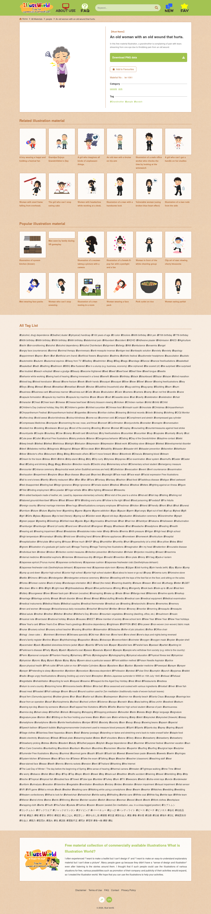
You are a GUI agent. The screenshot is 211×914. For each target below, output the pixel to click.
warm (137, 789)
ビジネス (162, 810)
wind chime (37, 799)
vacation (48, 784)
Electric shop (99, 464)
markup (180, 593)
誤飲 (63, 820)
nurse (24, 629)
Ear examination (136, 459)
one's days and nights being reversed (157, 634)
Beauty (76, 371)
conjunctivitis (132, 422)
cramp (68, 433)
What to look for (55, 794)
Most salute (27, 614)
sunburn (76, 748)
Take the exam (90, 758)
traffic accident (137, 774)
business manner (59, 391)
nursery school (37, 629)
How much (79, 541)
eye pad (86, 474)
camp (149, 391)
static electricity (29, 737)
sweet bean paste (137, 753)
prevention (58, 670)
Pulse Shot (143, 670)
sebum (179, 701)
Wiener (25, 799)
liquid (90, 588)
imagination (132, 546)
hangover (98, 526)
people (113, 89)
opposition (85, 639)
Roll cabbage (53, 691)
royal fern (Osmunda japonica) (36, 696)
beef (113, 371)
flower (71, 500)
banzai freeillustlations (163, 360)
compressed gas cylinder (168, 417)
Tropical (35, 779)
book (82, 381)
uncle (170, 779)
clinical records (137, 412)
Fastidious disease (149, 479)
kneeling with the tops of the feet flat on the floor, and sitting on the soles (148, 577)
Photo (88, 655)
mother (39, 614)
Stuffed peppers (87, 743)
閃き (83, 820)
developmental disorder (179, 443)
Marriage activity (41, 598)
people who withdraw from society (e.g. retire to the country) (155, 650)
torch (87, 774)
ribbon (88, 686)
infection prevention (97, 552)
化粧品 (180, 810)
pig (44, 660)
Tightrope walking (151, 768)
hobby (59, 536)
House (67, 541)
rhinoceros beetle (74, 686)
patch (63, 650)
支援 (112, 815)
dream (165, 453)
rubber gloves (62, 696)
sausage (171, 696)
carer (101, 397)
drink (61, 459)
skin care (106, 717)
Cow (60, 433)
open (56, 639)
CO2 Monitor (183, 412)
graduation (126, 515)
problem (71, 670)
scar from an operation (32, 701)
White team (181, 794)
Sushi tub (111, 753)
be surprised (169, 366)
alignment (110, 345)
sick (120, 89)
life (42, 588)
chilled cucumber (96, 407)
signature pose (28, 717)
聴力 (33, 820)
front (163, 505)
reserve (86, 681)
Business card (40, 391)
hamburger (26, 526)
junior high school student (99, 572)
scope (114, 701)
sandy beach (141, 696)
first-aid (144, 495)
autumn (39, 360)
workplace (174, 799)
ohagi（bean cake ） (32, 634)
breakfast (59, 386)
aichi (23, 345)
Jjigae (130, 567)
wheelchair (71, 794)
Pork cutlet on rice (67, 665)
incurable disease (178, 546)
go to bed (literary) (63, 515)
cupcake (159, 433)
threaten (135, 768)
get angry (141, 510)
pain (82, 644)
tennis (60, 763)
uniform (25, 784)
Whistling (113, 794)
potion (130, 665)
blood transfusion (43, 381)
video (119, 784)
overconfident (121, 639)
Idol (181, 541)
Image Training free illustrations (107, 546)
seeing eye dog (29, 706)
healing (165, 526)
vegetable (73, 784)
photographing (118, 655)
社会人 (24, 820)
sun (188, 743)
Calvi (119, 391)
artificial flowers (88, 355)
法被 (157, 815)
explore (53, 474)
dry (89, 459)
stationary (45, 737)
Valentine (61, 784)
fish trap (154, 495)
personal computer (39, 655)
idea (174, 541)
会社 (172, 810)
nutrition (88, 629)
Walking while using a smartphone (107, 789)
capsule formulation (31, 397)
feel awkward (178, 479)
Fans (91, 479)
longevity (135, 588)
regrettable (26, 681)
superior (133, 748)
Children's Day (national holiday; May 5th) (42, 407)
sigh (150, 712)
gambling (69, 510)
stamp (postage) (91, 732)
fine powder (58, 490)
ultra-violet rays (156, 779)
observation (101, 629)
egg (52, 464)
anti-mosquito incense (104, 350)
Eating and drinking (37, 464)
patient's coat (76, 650)
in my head (146, 546)
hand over (72, 526)
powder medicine (144, 665)
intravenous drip (84, 557)
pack (38, 644)
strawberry (150, 737)
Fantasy (101, 479)
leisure (137, 583)
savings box (184, 696)
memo (152, 603)
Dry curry (98, 459)
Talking (104, 758)
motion (95, 614)
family (45, 479)
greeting (42, 521)
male (119, 593)
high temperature (30, 536)
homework (143, 536)
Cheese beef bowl (77, 402)
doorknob (126, 453)
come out (92, 417)
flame (55, 500)
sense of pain (155, 706)
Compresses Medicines (33, 422)
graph (179, 515)
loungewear (36, 593)
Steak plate (67, 737)
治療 (149, 815)
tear (170, 758)
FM (78, 500)
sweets (152, 753)
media (120, 598)
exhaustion (27, 474)
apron (40, 355)
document (51, 453)
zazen (92, 805)
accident (121, 340)
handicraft (85, 526)
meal (80, 598)
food (127, 500)
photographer (101, 655)
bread (40, 386)
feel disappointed (30, 484)
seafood (169, 701)
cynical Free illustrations (56, 438)
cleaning (122, 412)
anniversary (84, 350)
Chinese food (115, 407)
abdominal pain (93, 340)
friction (135, 505)
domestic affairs (80, 453)
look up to (160, 588)
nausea (82, 619)
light (49, 588)
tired (178, 768)
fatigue (165, 479)
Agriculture (185, 340)
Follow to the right (113, 500)
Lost (170, 588)
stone (122, 737)
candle (172, 391)
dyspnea (121, 459)
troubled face (62, 779)
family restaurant (59, 479)
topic (79, 774)
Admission (163, 340)
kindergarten (57, 577)
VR (23, 789)
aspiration (104, 355)
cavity (141, 397)
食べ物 (98, 820)
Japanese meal (83, 567)
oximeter (134, 639)
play (67, 660)
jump (187, 567)
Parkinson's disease (31, 650)
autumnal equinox (55, 360)
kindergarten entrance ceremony (82, 577)
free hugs (72, 505)
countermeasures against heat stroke (166, 428)
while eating (100, 794)
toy (102, 774)
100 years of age (101, 335)
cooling (97, 428)
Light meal (59, 588)
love (47, 593)
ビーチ (151, 810)
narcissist (42, 619)
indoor (42, 552)
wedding (169, 789)
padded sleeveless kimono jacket (60, 644)
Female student (101, 484)
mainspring (97, 593)
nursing (77, 629)
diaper (77, 448)
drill (55, 459)
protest (131, 670)
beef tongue (150, 371)
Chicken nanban (135, 402)
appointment (27, 355)
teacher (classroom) (138, 758)
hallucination (182, 521)
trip (180, 774)
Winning (65, 799)
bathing (46, 366)
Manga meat (139, 593)
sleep (183, 717)
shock (65, 712)
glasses (47, 515)
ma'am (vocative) (80, 593)
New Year (149, 619)
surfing (143, 748)
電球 (90, 820)
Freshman (124, 505)
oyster (172, 639)
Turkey (108, 779)
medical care (133, 598)
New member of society (110, 619)
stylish (101, 743)
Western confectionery (32, 794)
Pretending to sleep (41, 670)
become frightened (91, 371)
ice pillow (164, 541)
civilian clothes (107, 412)
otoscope (106, 639)
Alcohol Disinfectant (92, 345)
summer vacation (175, 743)
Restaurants (150, 681)
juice (179, 567)
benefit (105, 376)
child (149, 402)
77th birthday (181, 335)
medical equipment (152, 598)
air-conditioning (37, 345)
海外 (164, 815)
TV (123, 779)
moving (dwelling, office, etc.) (140, 614)
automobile (27, 360)
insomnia (171, 552)
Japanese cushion (94, 562)
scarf (49, 701)
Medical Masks (52, 603)
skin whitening (121, 717)
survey (55, 753)
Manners (152, 593)
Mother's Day (82, 614)
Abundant (109, 340)
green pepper (28, 521)
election (68, 464)
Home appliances (112, 536)
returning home (54, 686)
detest (161, 443)
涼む (172, 815)
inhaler (129, 552)
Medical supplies (71, 603)
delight (70, 443)
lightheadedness (75, 588)
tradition (123, 774)
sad (80, 696)
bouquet (106, 381)
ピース (141, 810)
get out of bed (156, 510)
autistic (185, 355)
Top (65, 774)
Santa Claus (157, 696)
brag (31, 386)
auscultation (173, 355)
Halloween (167, 521)
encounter (26, 469)
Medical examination (175, 598)
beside (115, 376)
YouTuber (61, 805)
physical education (137, 655)
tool (53, 774)
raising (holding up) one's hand (75, 675)
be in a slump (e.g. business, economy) (107, 366)
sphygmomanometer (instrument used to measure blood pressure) (92, 727)
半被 (23, 815)
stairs (70, 732)
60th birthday (139, 335)
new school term (132, 619)
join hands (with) (159, 567)
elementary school (118, 464)
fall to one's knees (30, 479)
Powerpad (161, 665)
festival (115, 484)
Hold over (70, 536)
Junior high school (73, 572)
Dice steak (88, 448)
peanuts (99, 650)
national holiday (58, 619)
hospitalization (28, 541)
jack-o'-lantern (164, 557)
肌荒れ (42, 820)
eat (23, 464)
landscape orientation (75, 583)
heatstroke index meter (90, 531)
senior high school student (132, 706)
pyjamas (176, 670)
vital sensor (183, 784)
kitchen (105, 577)
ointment (50, 634)
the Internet (129, 763)
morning (153, 608)
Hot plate (43, 541)
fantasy (111, 479)
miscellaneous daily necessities (69, 608)
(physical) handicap (80, 335)
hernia (124, 531)
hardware (120, 526)
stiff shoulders (110, 737)
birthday (126, 376)
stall (78, 732)
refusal (166, 675)
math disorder (68, 598)
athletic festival (129, 355)
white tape (167, 794)
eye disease (73, 474)
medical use (113, 603)
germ (131, 510)
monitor (142, 608)
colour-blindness (76, 417)
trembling (171, 774)
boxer (149, 381)
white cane (126, 794)
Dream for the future (31, 459)
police (170, 660)
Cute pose (26, 438)
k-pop (148, 572)
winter (76, 799)
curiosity (171, 433)
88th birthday (44, 340)
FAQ (106, 890)
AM (129, 345)
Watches (157, 789)
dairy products (78, 438)
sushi (92, 753)
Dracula (138, 453)
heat (60, 531)
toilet (45, 774)
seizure (65, 706)
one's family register (31, 639)
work (139, 799)
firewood (108, 490)
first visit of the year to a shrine (122, 495)
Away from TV (74, 360)
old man (106, 634)
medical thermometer (93, 603)
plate (59, 660)
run (73, 696)
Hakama (154, 521)
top (59, 774)
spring (171, 727)
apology (178, 350)
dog (61, 453)
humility (119, 541)
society (104, 722)
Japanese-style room (105, 567)
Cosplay (126, 428)
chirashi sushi (131, 407)
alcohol (51, 345)
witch (102, 799)
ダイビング (84, 810)
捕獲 (104, 815)
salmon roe (126, 696)
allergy (121, 345)
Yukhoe (82, 805)
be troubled (27, 371)
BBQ (67, 366)
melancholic (139, 603)
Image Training (81, 546)
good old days (111, 515)
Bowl (141, 381)
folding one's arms (92, 500)
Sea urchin (156, 701)
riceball (164, 686)
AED (174, 340)
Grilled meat (68, 521)
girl (23, 515)
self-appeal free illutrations (84, 706)
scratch (139, 101)
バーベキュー (99, 810)
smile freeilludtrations (70, 722)
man (127, 593)
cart (109, 397)
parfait (164, 644)
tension (87, 763)
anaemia (152, 345)
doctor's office (36, 453)
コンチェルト (28, 810)
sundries (98, 748)
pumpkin (156, 670)
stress (46, 743)
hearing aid (27, 531)
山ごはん (68, 815)
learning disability (123, 583)
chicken (120, 402)
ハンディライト (127, 810)
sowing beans (151, 722)
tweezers (132, 779)
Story (131, 737)
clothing (170, 412)
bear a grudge (62, 371)
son (123, 722)
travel (160, 774)
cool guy (64, 428)
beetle (162, 371)
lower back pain (61, 593)
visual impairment (166, 784)
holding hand (85, 536)
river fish (182, 686)
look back (148, 588)
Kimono (34, 577)
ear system (153, 459)
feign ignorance (64, 484)
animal (53, 350)
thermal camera (120, 768)
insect (160, 552)
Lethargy (168, 583)
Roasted (39, 691)
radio (24, 675)
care (94, 397)
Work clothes (159, 799)
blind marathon (181, 376)
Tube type (87, 779)
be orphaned (136, 366)
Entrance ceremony (44, 469)
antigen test (124, 350)
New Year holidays (179, 619)
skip (133, 717)
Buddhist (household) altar (110, 386)
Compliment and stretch (141, 417)
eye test (97, 474)
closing (159, 412)
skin (97, 717)
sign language (162, 712)
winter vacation (89, 799)
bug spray (148, 386)
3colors (126, 335)
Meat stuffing (108, 598)
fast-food (132, 479)
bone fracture (70, 381)
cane (181, 391)
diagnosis (54, 448)
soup (130, 722)
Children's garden (76, 407)
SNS (95, 722)
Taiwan (76, 758)
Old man (95, 634)
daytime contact (167, 438)
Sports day (151, 727)
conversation (171, 422)
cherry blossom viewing (101, 402)
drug (82, 459)
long (126, 588)
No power (145, 624)
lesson (147, 583)
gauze (122, 510)
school (75, 701)
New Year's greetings (71, 624)
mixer (123, 608)
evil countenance (158, 469)
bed (106, 371)
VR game (32, 789)
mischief (93, 608)
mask (55, 598)
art (53, 355)
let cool (157, 583)
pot (122, 665)
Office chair (161, 629)
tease (44, 763)
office (150, 629)
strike (55, 743)
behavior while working (33, 376)
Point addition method (125, 660)
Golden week (94, 515)
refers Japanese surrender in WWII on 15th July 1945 (133, 675)
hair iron (131, 521)
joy (172, 567)
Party (47, 650)
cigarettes (81, 412)
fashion (122, 479)
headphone (152, 526)
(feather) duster (60, 335)
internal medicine (30, 557)
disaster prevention (150, 448)
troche (24, 779)
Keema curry (160, 572)
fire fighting (95, 490)
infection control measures (71, 552)
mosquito (165, 608)
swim (171, 753)
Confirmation (116, 422)
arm (48, 355)
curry (180, 433)
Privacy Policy (128, 890)
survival (65, 753)
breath (82, 386)
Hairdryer (143, 521)
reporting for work (60, 681)
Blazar (158, 376)
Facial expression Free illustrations (160, 474)
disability (107, 448)
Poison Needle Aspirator (151, 660)
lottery (24, 593)
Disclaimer (80, 890)
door (116, 453)
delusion (81, 443)
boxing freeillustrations (166, 381)
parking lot (176, 644)
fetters (145, 484)
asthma (115, 355)
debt (180, 438)
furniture (25, 510)
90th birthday (60, 340)
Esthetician (118, 469)
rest (132, 681)
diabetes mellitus (37, 448)
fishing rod (176, 495)
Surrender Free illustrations (35, 753)
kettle (24, 577)
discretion (168, 448)
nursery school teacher (59, 629)
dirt (98, 448)
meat (96, 598)
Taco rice (65, 758)
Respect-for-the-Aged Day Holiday (110, 681)
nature (72, 619)
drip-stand (72, 459)
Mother (59, 614)
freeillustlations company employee (98, 505)
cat (133, 397)
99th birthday (76, 340)
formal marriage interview (52, 505)
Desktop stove (137, 443)
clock (150, 412)
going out (80, 515)
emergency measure (170, 464)
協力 (31, 815)
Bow (126, 381)
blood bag (26, 381)
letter (178, 583)
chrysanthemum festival (62, 412)
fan (72, 479)
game (80, 510)
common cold (107, 417)
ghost (177, 510)
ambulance (139, 345)
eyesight (108, 474)
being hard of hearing (58, 376)
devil (23, 448)
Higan (150, 531)
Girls (29, 515)
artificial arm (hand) (67, 355)
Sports (140, 727)
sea (131, 701)
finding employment (39, 490)
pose (103, 665)
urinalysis (37, 784)
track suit (111, 774)
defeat (39, 443)
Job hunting (142, 567)
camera (129, 391)
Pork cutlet (50, 665)
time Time (168, 768)
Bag (118, 360)
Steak (55, 737)
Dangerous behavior (107, 438)
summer (140, 743)
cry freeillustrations (110, 433)
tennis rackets (73, 763)
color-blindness (57, 417)
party (55, 650)
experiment (41, 474)
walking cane (80, 789)
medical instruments (31, 603)
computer (53, 422)
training (151, 774)
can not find (160, 391)
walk (59, 789)
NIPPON (126, 624)
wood (131, 799)
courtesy (50, 433)
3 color (116, 335)
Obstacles (115, 629)
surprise (180, 748)
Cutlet (38, 438)
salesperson (112, 696)
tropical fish (47, 779)
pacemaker (27, 644)
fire (85, 490)
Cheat (37, 402)
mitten (114, 608)
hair (122, 521)
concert (103, 422)
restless (163, 681)
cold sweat (41, 417)
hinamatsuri (47, 536)
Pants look (102, 644)
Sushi (100, 753)
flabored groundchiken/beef (35, 500)
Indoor (51, 552)
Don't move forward (101, 453)
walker (67, 789)
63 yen (152, 335)
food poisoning (140, 500)
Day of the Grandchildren (143, 438)
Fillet (23, 490)
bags (125, 360)
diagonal (66, 448)
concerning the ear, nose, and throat (79, 422)
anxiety (157, 350)
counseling (139, 428)
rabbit (187, 670)
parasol (154, 644)
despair (151, 443)
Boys (24, 386)
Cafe (89, 391)
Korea (24, 583)
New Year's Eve (49, 624)
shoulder (124, 712)
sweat (122, 753)
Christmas (159, 407)
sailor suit (89, 696)
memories (163, 603)
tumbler (98, 779)
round (74, 691)
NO (135, 624)
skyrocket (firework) (168, 717)
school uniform (89, 701)
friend (144, 505)
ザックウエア (45, 810)
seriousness (171, 706)
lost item (180, 588)
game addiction (102, 510)
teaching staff (158, 758)
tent (95, 763)
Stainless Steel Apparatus (51, 732)
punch (166, 670)
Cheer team (49, 402)
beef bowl (123, 371)
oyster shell (183, 639)
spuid (180, 727)
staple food (177, 732)
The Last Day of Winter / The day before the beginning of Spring (53, 768)
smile (54, 722)
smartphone (27, 722)
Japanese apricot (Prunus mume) (38, 562)
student (64, 743)
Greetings (54, 521)
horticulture (157, 536)
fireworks (120, 490)
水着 (142, 815)
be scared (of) (153, 366)
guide (80, 521)
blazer (168, 376)
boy (183, 381)
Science (103, 701)
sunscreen (111, 748)
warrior (146, 789)
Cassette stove (121, 397)
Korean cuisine (38, 583)
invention (120, 557)
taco (55, 758)
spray (162, 727)
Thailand (104, 763)
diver (23, 453)
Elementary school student (143, 464)
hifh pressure (137, 531)
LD (90, 583)
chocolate (146, 407)
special (174, 722)
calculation (108, 391)
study (73, 743)
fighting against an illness (164, 484)
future (35, 510)
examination (175, 469)
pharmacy (77, 655)
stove (139, 737)
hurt (127, 541)
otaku (96, 639)
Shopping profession (106, 712)
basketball (183, 360)
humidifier (107, 541)
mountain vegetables (112, 614)
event (143, 469)
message (46, 608)
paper (114, 644)
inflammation (116, 552)
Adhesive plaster (146, 340)
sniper (87, 722)
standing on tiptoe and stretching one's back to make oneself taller (135, 732)
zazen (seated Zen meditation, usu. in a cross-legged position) (129, 805)
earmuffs (166, 459)
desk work (122, 443)
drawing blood (152, 453)
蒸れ (50, 820)
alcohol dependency (68, 345)
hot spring (56, 541)
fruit (170, 505)
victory (110, 784)
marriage (25, 598)
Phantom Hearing (60, 655)
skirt (140, 717)
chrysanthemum (175, 407)
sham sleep (42, 712)
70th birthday (165, 335)
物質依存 (181, 815)
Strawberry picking (30, 743)
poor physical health (31, 665)
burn (169, 386)
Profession (119, 670)
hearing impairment (45, 531)
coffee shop (27, 417)
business (26, 391)
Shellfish (55, 712)
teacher (121, 758)
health (175, 526)
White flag (154, 794)
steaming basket (84, 737)
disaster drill (132, 448)
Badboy (88, 360)
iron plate (132, 557)
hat (129, 526)
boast (57, 381)
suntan (122, 748)
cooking (40, 428)
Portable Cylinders (89, 665)
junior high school (52, 572)
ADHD (132, 340)
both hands (93, 381)
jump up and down (30, 572)
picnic (37, 660)
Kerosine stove (177, 572)
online (47, 639)
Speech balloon (29, 727)
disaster (119, 448)
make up (110, 593)
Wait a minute (47, 789)
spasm (164, 722)
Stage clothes (28, 732)
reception (98, 675)
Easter (177, 459)
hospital (169, 536)
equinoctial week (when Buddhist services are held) (83, 469)
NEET (92, 619)
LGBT (187, 583)
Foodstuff (155, 500)
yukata (71, 805)
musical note (27, 619)
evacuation (132, 469)
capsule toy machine (54, 397)
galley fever (56, 510)
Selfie (104, 706)
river (172, 686)
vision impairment (145, 784)
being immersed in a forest (85, 376)
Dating (124, 438)
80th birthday (28, 340)
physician (178, 655)
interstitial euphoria (51, 557)
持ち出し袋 (93, 815)
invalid (109, 557)
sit (49, 717)
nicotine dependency (95, 624)
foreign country (28, 505)
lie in (35, 588)
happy (109, 526)
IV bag (151, 557)
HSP (89, 541)
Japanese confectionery (70, 562)
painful (90, 644)
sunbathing (51, 748)
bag (111, 360)
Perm (24, 655)
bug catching (133, 386)
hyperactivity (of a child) (144, 541)
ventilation (86, 784)
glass (37, 515)
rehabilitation (41, 681)
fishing (164, 495)
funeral (185, 505)
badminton (100, 360)
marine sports (167, 593)
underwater (181, 779)
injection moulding (145, 552)
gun (88, 521)
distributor (181, 448)
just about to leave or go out (129, 572)
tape (113, 758)
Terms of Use (95, 890)
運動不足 (73, 820)
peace (89, 650)
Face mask (120, 474)
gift (184, 510)
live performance (103, 588)
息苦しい (80, 815)
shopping (76, 712)
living (118, 588)
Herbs (115, 531)
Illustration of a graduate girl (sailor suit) (51, 546)
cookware (52, 428)
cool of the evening (80, 428)
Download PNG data (124, 57)
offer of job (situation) (134, 629)
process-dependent (101, 670)
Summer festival (155, 743)
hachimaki (112, 521)
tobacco (36, 774)
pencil (109, 650)
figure (183, 484)
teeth (52, 763)
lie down (25, 588)
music (175, 614)
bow (133, 381)
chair (177, 397)
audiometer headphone (152, 355)
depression (94, 443)
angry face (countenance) (34, 350)
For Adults (168, 500)
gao (114, 510)
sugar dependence (117, 743)
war (130, 789)
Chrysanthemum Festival (34, 412)
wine (48, 799)
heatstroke (71, 531)
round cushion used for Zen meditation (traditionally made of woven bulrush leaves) (122, 691)
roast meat (26, 691)
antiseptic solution (141, 350)
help (107, 531)
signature (177, 712)
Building (160, 386)
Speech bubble (48, 727)
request (75, 681)
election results (82, 464)
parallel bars (126, 644)
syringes (181, 753)
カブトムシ (169, 805)
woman (112, 799)
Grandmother (118, 101)
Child (165, 402)
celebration (152, 397)
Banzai (146, 360)
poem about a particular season (95, 660)
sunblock (64, 748)
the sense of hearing (99, 768)
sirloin (42, 717)
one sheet (131, 634)
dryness (110, 459)
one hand (118, 634)
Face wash (134, 474)
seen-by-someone (49, 706)
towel (95, 774)
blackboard (146, 376)
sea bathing (142, 701)
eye (62, 474)
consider (146, 422)
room (65, 691)
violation (129, 784)
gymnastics (98, 521)
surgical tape (166, 748)
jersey (121, 567)
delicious (59, 443)
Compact (121, 417)
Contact (115, 890)
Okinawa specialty (78, 634)
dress (47, 459)
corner (107, 428)
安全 (43, 815)
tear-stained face (29, 763)
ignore (24, 546)
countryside (27, 433)
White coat (140, 794)
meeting (126, 603)
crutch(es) (93, 433)
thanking (116, 763)
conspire (158, 422)
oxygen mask (159, 639)
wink (56, 799)
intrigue (99, 557)
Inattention (160, 546)
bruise (91, 386)
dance (91, 438)
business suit (78, 391)
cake (97, 391)
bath (37, 366)
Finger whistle (74, 490)
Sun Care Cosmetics (31, 748)
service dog (27, 712)
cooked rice (27, 428)
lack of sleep (55, 583)
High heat (161, 531)
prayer (173, 665)
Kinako (44, 577)
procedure (83, 670)
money (132, 608)
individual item (28, 552)
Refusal (176, 675)
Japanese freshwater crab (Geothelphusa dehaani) (132, 562)
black (135, 376)
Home (97, 536)
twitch (143, 779)
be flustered (79, 366)
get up (168, 510)
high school (174, 531)
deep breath (27, 443)
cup (151, 433)
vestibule (99, 784)
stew (97, 737)
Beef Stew (136, 371)
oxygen (146, 639)
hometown (129, 536)
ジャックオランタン (65, 810)
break (48, 386)
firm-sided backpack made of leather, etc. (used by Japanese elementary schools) (62, 495)
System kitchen (29, 758)
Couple (39, 433)
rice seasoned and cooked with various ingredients (131, 686)
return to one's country (32, 686)
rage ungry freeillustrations (42, 675)
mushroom (163, 614)
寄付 (51, 815)
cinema (93, 412)
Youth (50, 805)
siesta (142, 712)
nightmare (114, 624)
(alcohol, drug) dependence (35, 335)
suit (131, 743)
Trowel (75, 779)
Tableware (45, 758)
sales (100, 696)
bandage (135, 360)
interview (68, 557)
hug (97, 541)
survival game (79, 753)
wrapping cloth (28, 805)
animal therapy (67, 350)
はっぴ (112, 810)
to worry (25, 774)
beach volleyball (44, 371)
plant (51, 660)
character (26, 402)
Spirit (131, 727)
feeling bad (47, 484)
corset (116, 428)
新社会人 (121, 815)
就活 (58, 815)
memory (175, 603)
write (41, 805)
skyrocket (150, 717)
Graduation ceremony (146, 515)
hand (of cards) (56, 526)
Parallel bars (141, 644)
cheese (61, 402)
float (63, 500)
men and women (29, 608)
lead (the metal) (103, 583)
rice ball (99, 686)
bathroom (57, 366)
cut (187, 433)
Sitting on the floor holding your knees (73, 717)
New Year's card (29, 624)
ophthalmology (69, 639)
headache (138, 526)
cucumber (128, 433)
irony (142, 557)
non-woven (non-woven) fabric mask (171, 624)
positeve (113, 665)
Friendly (154, 505)
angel (162, 345)
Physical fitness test (160, 655)
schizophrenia (62, 701)
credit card (80, 433)
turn (117, 779)
